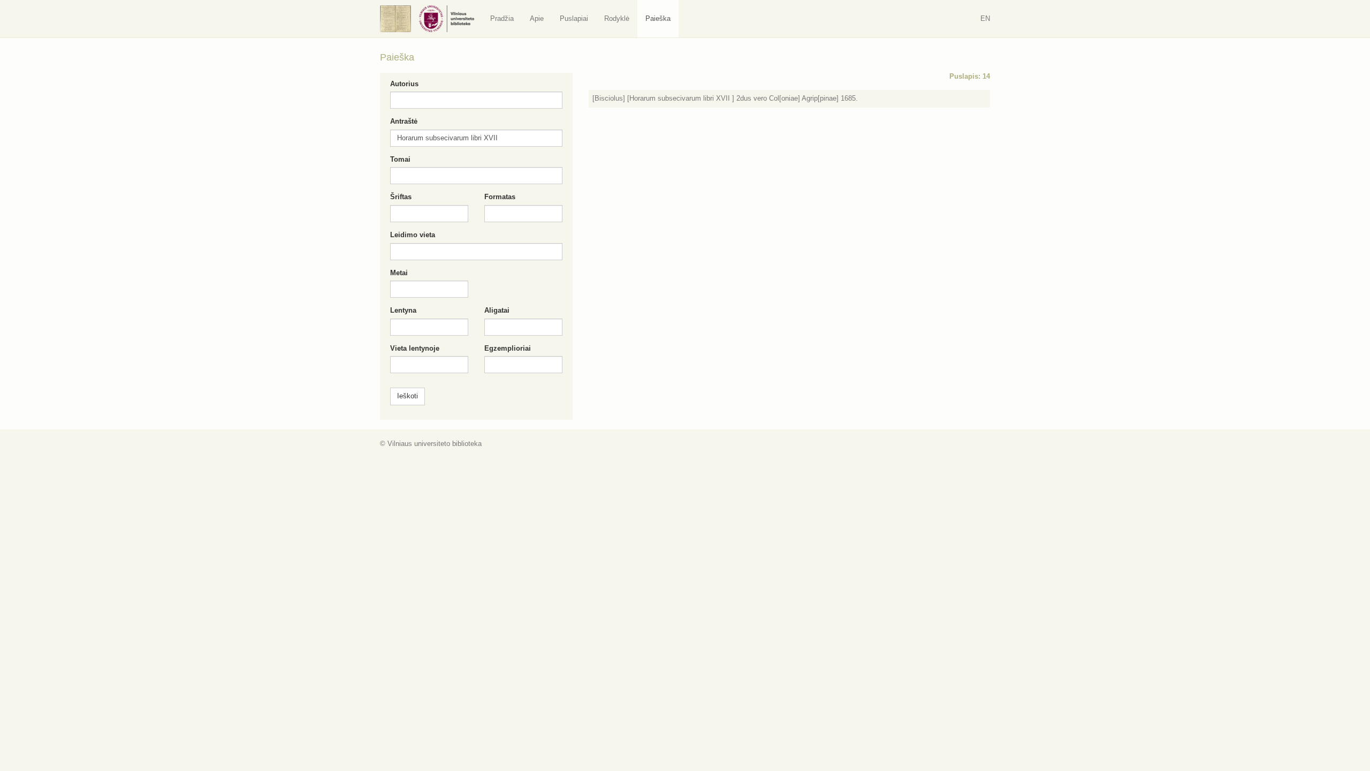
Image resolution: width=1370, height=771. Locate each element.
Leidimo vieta (412, 235)
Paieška (658, 18)
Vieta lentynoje (414, 348)
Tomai (400, 159)
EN (985, 18)
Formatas (499, 197)
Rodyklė (616, 18)
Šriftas (401, 197)
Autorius (404, 84)
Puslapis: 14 (969, 76)
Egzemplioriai (507, 348)
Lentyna (403, 310)
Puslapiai (574, 18)
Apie (537, 18)
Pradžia (502, 18)
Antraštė (403, 121)
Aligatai (496, 310)
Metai (399, 273)
